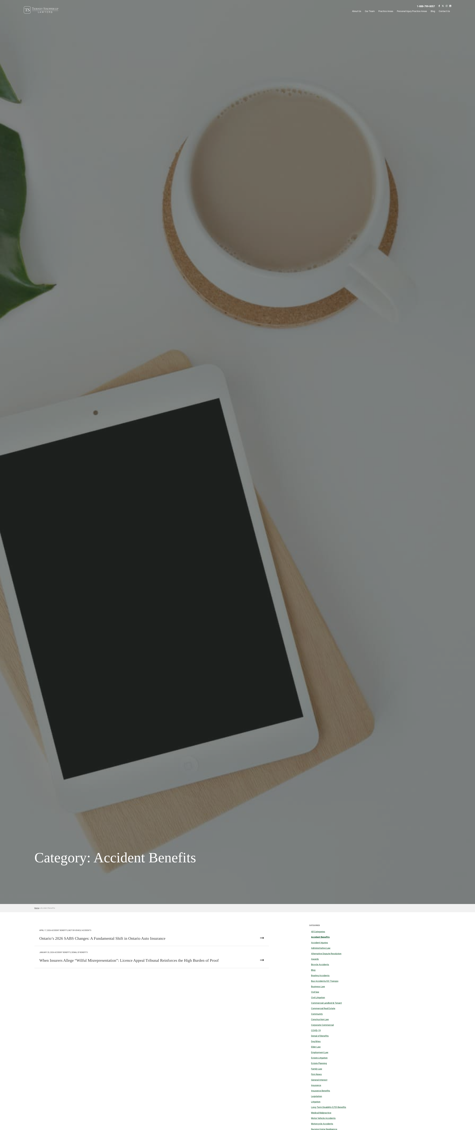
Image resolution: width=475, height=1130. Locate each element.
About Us (356, 11)
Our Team (370, 11)
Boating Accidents (320, 975)
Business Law (318, 986)
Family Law (316, 1069)
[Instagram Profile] (447, 6)
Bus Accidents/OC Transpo (324, 981)
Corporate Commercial (322, 1025)
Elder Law (316, 1047)
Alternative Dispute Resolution (326, 953)
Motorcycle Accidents (322, 1123)
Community (317, 1014)
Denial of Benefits (320, 1036)
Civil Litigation (318, 997)
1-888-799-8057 (426, 6)
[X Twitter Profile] (443, 6)
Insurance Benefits (320, 1090)
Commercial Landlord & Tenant (326, 1003)
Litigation (315, 1101)
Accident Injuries (319, 942)
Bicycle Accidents (320, 964)
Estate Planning (319, 1063)
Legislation (316, 1096)
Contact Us (444, 11)
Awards (315, 959)
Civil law (315, 992)
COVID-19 (316, 1030)
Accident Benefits (320, 937)
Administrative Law (320, 948)
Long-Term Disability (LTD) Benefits (328, 1107)
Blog (433, 11)
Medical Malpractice (321, 1112)
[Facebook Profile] (439, 6)
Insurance (316, 1085)
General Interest (319, 1080)
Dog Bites (316, 1041)
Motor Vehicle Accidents (323, 1118)
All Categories (318, 931)
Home (36, 908)
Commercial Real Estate (323, 1008)
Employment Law (319, 1052)
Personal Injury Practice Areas (412, 11)
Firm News (316, 1074)
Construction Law (320, 1019)
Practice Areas (385, 11)
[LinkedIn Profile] (450, 6)
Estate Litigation (319, 1058)
